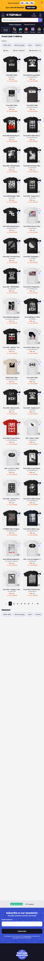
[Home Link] (13, 15)
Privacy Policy (27, 936)
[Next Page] (37, 604)
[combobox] (20, 20)
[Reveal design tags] (18, 71)
